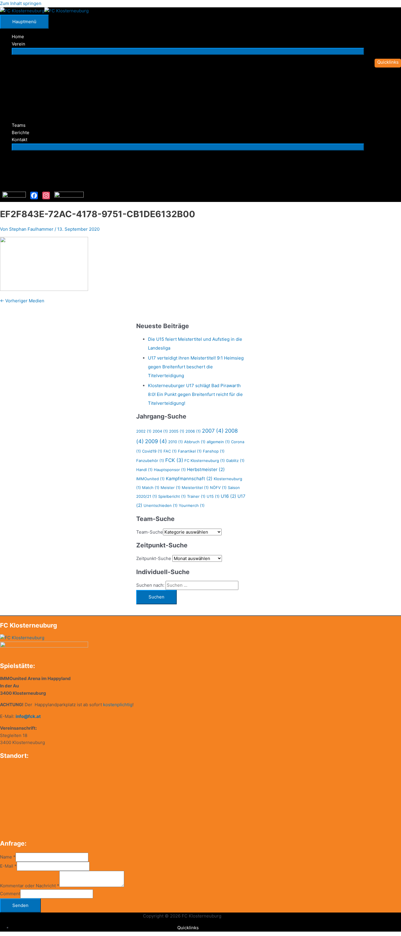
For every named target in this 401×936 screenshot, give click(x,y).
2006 (193, 431)
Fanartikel (190, 451)
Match (150, 487)
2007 (213, 431)
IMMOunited (150, 478)
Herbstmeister (206, 469)
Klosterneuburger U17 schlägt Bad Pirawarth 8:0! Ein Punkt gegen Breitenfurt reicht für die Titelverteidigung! (195, 394)
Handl (144, 469)
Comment (10, 893)
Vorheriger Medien (22, 300)
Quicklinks (188, 927)
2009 (156, 441)
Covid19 (152, 451)
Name (8, 857)
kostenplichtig (117, 704)
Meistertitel (195, 487)
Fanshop (214, 451)
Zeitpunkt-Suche (153, 558)
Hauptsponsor (170, 469)
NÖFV (218, 487)
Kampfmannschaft (189, 478)
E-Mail (8, 866)
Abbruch (194, 441)
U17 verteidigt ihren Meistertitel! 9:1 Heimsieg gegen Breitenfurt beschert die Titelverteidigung (196, 366)
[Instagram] (46, 195)
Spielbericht (172, 496)
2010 (175, 441)
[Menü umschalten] (188, 51)
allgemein (218, 441)
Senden (20, 905)
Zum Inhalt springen (20, 3)
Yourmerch (192, 505)
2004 (160, 431)
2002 (143, 431)
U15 (213, 496)
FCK (174, 460)
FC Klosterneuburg (204, 460)
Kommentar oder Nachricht (29, 885)
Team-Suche (149, 532)
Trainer (196, 496)
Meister (171, 487)
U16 (228, 496)
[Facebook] (34, 195)
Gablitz (235, 460)
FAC (170, 451)
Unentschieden (161, 505)
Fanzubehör (150, 460)
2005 (176, 431)
